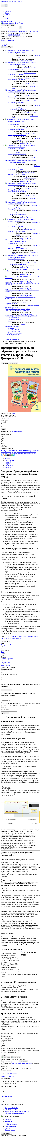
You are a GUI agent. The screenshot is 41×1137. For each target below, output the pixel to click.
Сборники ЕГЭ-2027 (11, 1109)
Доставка (8, 11)
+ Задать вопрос (6, 690)
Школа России (5, 665)
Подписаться (23, 1061)
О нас (6, 18)
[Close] (1, 702)
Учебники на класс (26, 61)
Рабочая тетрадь (28, 636)
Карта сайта (8, 1128)
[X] (8, 455)
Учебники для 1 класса (12, 339)
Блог (6, 16)
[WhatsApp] (12, 455)
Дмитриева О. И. (6, 645)
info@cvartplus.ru (6, 1096)
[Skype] (14, 455)
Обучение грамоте (16, 636)
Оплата (7, 13)
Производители (10, 1130)
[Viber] (10, 455)
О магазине (8, 1121)
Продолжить (5, 713)
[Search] (20, 27)
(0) (7, 418)
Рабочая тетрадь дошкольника (14, 1113)
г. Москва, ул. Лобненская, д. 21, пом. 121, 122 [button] (23, 31)
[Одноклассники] (4, 455)
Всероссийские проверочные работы (17, 1111)
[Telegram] (6, 455)
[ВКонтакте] (1, 455)
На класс (23, 302)
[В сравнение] (16, 1057)
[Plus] (1, 426)
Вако (13, 413)
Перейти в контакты (7, 1076)
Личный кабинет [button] (6, 21)
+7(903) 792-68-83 (14, 35)
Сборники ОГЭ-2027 (11, 1108)
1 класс (7, 636)
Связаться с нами (10, 1126)
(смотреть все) (17, 431)
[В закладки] (5, 1057)
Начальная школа (15, 638)
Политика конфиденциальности (21, 1063)
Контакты (8, 14)
